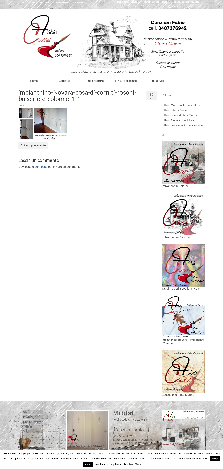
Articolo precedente (33, 145)
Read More (134, 464)
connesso (41, 166)
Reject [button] (88, 464)
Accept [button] (215, 458)
